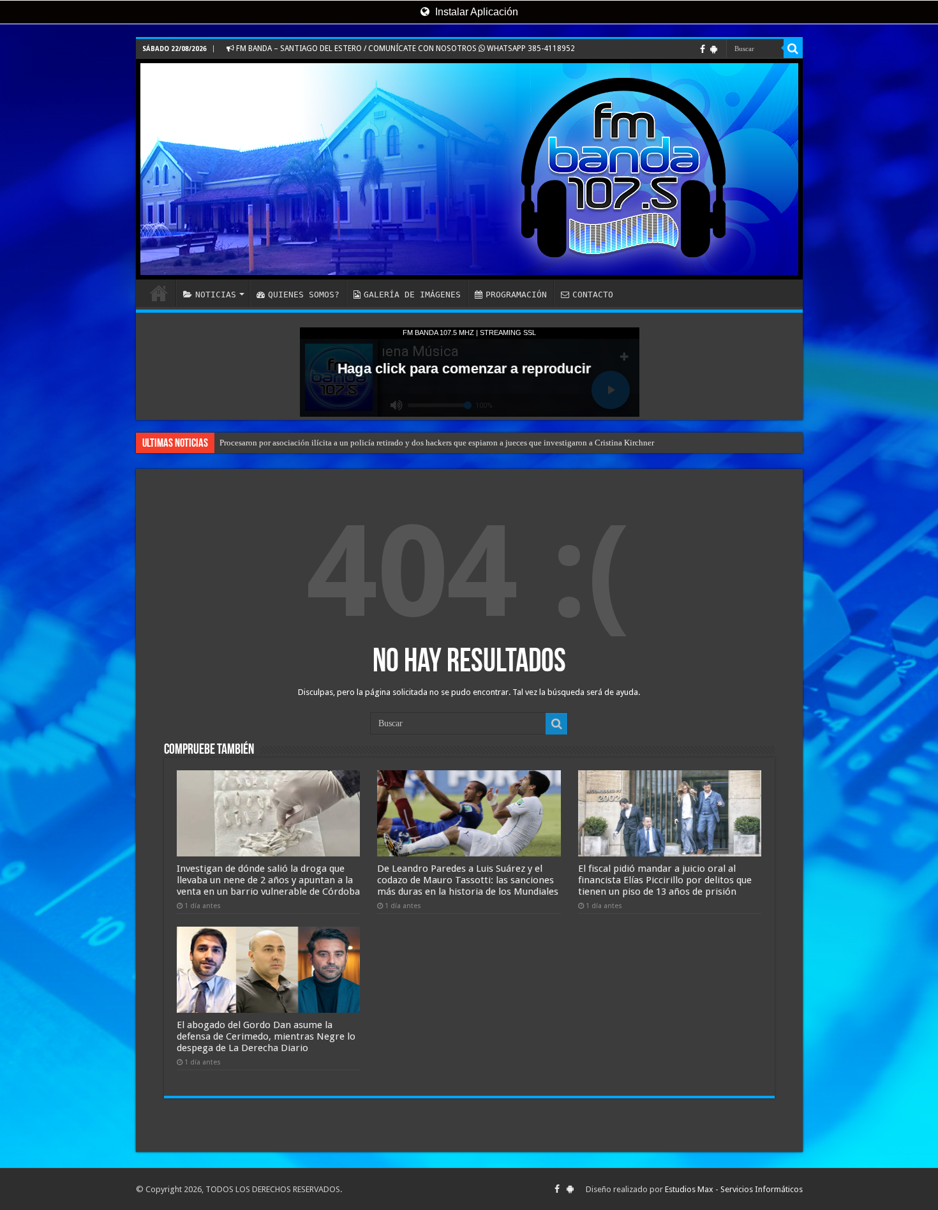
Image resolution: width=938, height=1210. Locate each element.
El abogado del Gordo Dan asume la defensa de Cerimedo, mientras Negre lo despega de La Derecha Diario (266, 1036)
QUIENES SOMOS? (303, 294)
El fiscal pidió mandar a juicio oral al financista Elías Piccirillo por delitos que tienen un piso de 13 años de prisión (665, 880)
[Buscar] (793, 48)
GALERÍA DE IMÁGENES (412, 294)
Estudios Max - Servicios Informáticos (734, 1189)
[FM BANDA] (469, 169)
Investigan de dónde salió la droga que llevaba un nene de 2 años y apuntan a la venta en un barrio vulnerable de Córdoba (268, 880)
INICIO (158, 293)
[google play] (713, 49)
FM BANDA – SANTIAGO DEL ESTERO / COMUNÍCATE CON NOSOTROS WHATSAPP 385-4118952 (404, 48)
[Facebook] (702, 49)
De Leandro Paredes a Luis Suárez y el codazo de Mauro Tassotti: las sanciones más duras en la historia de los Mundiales (467, 880)
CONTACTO (592, 294)
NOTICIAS (215, 294)
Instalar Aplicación (475, 11)
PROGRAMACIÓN (516, 294)
